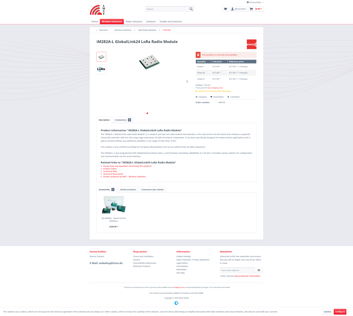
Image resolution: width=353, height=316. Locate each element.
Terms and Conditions (143, 256)
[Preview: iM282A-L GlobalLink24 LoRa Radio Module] (101, 56)
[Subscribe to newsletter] (259, 270)
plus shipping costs (215, 88)
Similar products (128, 189)
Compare (202, 97)
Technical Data (110, 171)
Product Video (109, 168)
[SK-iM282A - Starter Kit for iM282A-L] (113, 205)
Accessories (106, 189)
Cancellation (182, 266)
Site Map (180, 272)
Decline (327, 311)
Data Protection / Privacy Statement (192, 259)
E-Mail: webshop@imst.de (106, 263)
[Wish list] (225, 9)
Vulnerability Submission (144, 263)
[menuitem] (169, 9)
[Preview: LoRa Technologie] (101, 69)
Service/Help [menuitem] (255, 2)
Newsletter (181, 269)
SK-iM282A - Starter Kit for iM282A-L (114, 219)
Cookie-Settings (183, 256)
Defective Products (141, 266)
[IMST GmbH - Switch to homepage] (97, 9)
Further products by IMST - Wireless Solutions (124, 176)
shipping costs (179, 287)
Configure (340, 311)
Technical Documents (113, 174)
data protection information (247, 276)
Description (104, 120)
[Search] (191, 9)
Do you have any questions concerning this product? (127, 166)
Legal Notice (182, 263)
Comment (235, 97)
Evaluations (122, 120)
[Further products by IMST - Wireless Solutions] (251, 44)
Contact (136, 259)
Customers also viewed (152, 189)
